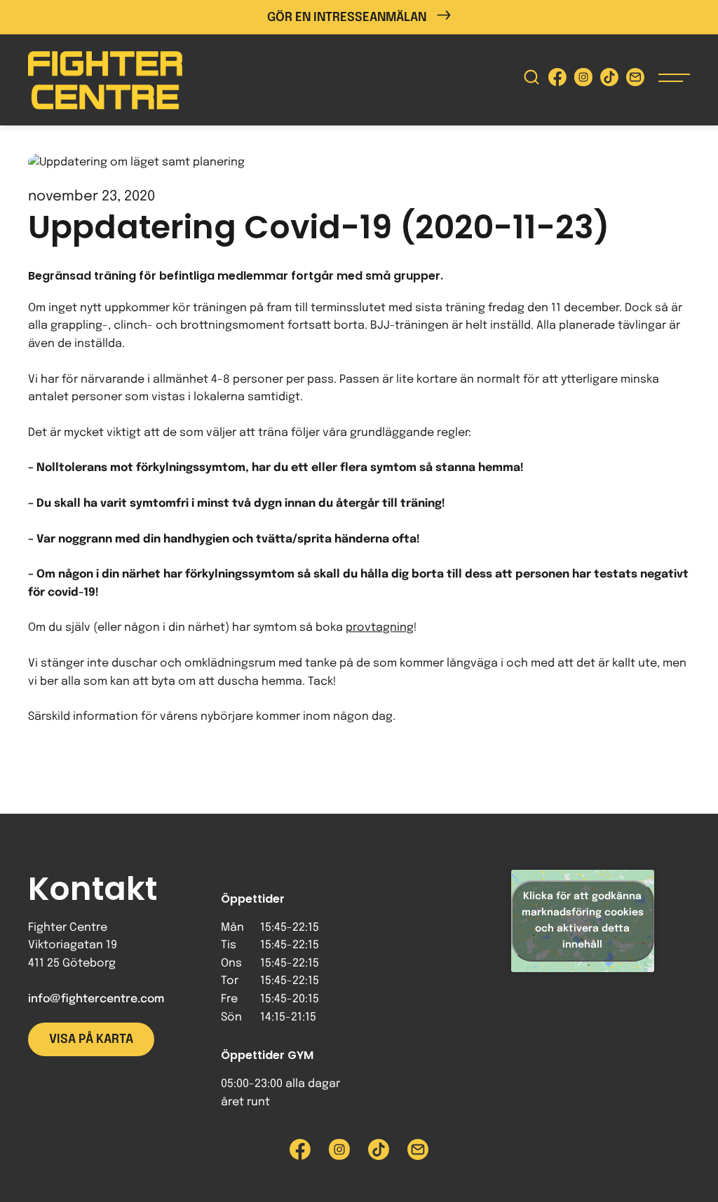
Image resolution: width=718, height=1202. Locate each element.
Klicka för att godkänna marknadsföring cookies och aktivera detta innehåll (583, 921)
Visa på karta (91, 1039)
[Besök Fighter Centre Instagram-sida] (583, 80)
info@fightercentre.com (96, 999)
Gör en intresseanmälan (346, 17)
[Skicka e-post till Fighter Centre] (635, 80)
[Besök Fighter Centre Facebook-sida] (557, 80)
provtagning (380, 628)
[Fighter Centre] (105, 80)
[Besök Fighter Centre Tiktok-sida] (609, 80)
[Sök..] (531, 80)
